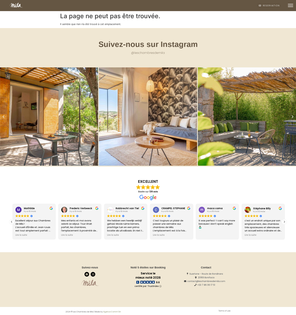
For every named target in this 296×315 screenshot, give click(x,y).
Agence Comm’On (112, 311)
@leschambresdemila (148, 53)
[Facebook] (86, 274)
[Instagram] (93, 274)
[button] (3, 117)
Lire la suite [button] (21, 235)
